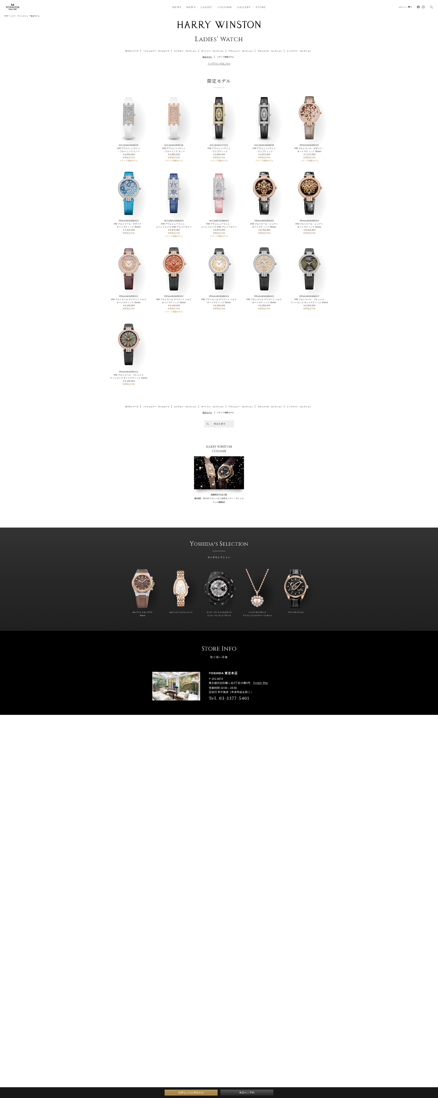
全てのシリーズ (131, 51)
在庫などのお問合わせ (191, 1092)
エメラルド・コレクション (185, 51)
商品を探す (220, 424)
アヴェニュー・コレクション (240, 51)
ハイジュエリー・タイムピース (156, 51)
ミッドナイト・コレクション (299, 51)
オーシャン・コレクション (212, 51)
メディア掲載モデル (225, 57)
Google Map (260, 682)
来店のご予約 (247, 1092)
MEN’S (191, 7)
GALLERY (244, 7)
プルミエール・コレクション (269, 51)
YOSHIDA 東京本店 (223, 673)
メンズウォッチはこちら (219, 63)
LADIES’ (206, 7)
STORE (261, 7)
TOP (6, 16)
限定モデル (207, 57)
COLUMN (225, 7)
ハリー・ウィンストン (19, 16)
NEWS (176, 7)
